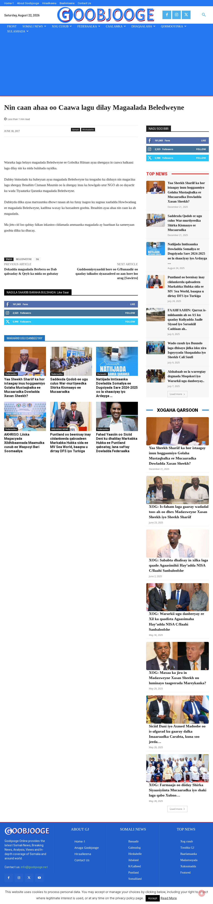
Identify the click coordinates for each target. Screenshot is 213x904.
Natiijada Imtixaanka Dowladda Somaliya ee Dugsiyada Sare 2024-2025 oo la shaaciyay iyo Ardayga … (117, 387)
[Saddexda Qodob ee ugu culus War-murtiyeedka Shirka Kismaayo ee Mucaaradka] (71, 361)
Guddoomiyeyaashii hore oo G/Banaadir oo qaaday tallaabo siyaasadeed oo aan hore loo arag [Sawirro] (107, 274)
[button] (204, 15)
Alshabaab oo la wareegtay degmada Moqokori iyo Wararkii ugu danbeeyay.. (187, 376)
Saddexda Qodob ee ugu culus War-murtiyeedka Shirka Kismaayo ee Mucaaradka (69, 385)
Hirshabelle (88, 129)
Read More (169, 898)
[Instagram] (176, 15)
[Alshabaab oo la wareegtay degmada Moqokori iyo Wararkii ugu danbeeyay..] (155, 375)
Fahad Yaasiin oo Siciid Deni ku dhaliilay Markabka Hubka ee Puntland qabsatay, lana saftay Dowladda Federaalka (116, 442)
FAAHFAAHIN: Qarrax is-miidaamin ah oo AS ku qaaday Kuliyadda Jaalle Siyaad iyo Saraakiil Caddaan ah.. (187, 319)
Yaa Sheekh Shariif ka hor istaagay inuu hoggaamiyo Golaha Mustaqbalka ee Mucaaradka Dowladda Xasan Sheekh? (24, 387)
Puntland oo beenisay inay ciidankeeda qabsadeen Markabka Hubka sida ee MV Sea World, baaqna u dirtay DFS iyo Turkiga (70, 442)
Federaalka (11, 374)
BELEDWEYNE (24, 259)
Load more (176, 394)
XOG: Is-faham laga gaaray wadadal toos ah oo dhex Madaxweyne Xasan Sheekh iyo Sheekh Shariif (178, 512)
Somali (75, 129)
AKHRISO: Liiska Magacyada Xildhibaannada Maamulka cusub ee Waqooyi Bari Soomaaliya (24, 442)
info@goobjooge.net (34, 867)
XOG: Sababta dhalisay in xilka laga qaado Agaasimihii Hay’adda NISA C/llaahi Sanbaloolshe (178, 565)
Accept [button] (152, 898)
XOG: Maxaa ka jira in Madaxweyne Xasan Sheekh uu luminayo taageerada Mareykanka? (177, 678)
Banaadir (101, 374)
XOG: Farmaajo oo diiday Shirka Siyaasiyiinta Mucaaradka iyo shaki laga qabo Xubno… (177, 790)
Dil (37, 259)
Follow (130, 312)
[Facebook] (166, 15)
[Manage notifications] (201, 893)
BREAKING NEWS (59, 429)
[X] (186, 15)
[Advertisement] (106, 65)
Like (132, 304)
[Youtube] (39, 878)
